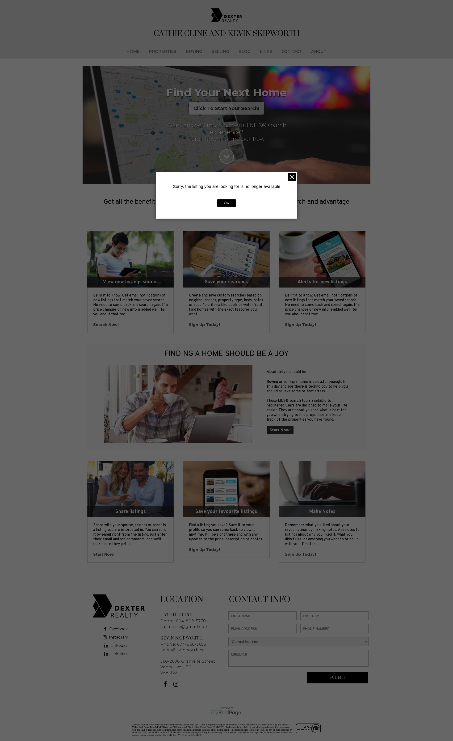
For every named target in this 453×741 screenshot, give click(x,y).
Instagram (118, 637)
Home (132, 51)
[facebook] (165, 685)
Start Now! (280, 430)
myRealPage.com (227, 713)
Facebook (118, 629)
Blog (244, 51)
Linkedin (119, 645)
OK (226, 203)
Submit (337, 677)
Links (266, 51)
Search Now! (106, 324)
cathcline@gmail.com (184, 626)
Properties (162, 51)
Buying (194, 51)
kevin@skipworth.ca (182, 650)
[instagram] (176, 685)
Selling (220, 51)
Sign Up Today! (204, 324)
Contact (291, 51)
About (319, 51)
